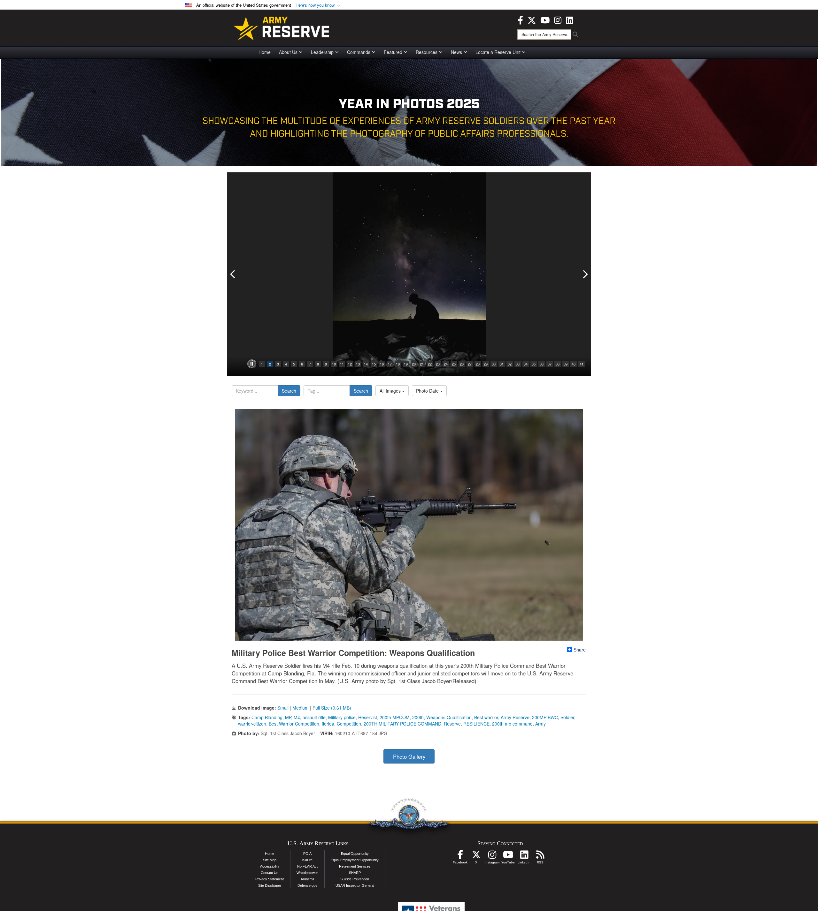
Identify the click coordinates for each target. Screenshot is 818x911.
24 (446, 363)
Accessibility (269, 866)
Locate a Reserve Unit (498, 52)
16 (382, 363)
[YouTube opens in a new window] (545, 19)
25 (454, 363)
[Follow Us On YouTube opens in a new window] (508, 856)
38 (557, 363)
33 (518, 363)
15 (374, 363)
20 (414, 363)
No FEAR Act (307, 866)
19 (406, 363)
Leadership (322, 52)
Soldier (567, 717)
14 (366, 363)
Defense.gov (307, 885)
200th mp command (512, 723)
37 (550, 363)
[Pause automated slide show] (251, 363)
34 (526, 363)
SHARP (355, 873)
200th (418, 717)
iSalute (307, 860)
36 (542, 363)
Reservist (367, 717)
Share (580, 649)
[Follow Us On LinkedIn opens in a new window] (524, 856)
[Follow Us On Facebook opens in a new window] (460, 856)
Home (265, 52)
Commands (358, 52)
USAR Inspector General (355, 885)
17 (390, 363)
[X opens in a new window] (532, 19)
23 (438, 363)
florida (328, 723)
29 (486, 363)
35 (534, 363)
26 (462, 363)
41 (581, 363)
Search (289, 391)
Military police (342, 717)
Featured (393, 52)
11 (342, 363)
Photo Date (428, 391)
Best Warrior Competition (294, 723)
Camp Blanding (266, 717)
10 (334, 363)
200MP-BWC (545, 717)
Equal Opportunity (355, 853)
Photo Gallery (409, 756)
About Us (288, 52)
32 (510, 363)
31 (502, 363)
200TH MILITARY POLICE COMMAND (402, 723)
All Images (391, 391)
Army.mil (307, 879)
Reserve (452, 723)
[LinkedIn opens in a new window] (569, 19)
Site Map (269, 860)
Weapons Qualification (449, 717)
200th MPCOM (395, 717)
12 (350, 363)
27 (470, 363)
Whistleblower (307, 873)
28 (478, 363)
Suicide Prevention (354, 879)
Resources (426, 52)
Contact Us (269, 873)
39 (565, 363)
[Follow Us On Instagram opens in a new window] (492, 856)
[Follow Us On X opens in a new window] (476, 856)
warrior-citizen (252, 723)
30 (494, 363)
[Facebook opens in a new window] (520, 19)
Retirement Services (355, 866)
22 (430, 363)
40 (573, 363)
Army (540, 723)
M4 (297, 717)
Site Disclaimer (269, 885)
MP (288, 717)
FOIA (307, 853)
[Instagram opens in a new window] (557, 19)
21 (422, 363)
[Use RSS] (540, 856)
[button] (319, 5)
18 (398, 363)
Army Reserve (515, 717)
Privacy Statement (269, 879)
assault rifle (314, 717)
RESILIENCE (476, 723)
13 (358, 363)
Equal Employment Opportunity (355, 860)
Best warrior (486, 717)
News (456, 52)
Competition (349, 723)
